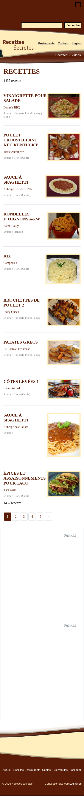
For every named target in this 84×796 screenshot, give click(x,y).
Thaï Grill (9, 490)
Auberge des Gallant (15, 427)
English (76, 43)
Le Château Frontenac (16, 349)
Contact (63, 43)
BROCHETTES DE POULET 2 (21, 302)
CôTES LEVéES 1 (21, 381)
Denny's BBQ (11, 107)
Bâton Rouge (11, 226)
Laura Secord (11, 388)
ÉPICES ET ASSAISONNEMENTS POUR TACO (24, 478)
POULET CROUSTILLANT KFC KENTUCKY (20, 140)
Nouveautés (60, 769)
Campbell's (10, 263)
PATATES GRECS (20, 342)
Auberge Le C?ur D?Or (17, 189)
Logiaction (75, 783)
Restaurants (46, 43)
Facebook (75, 769)
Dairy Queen (11, 312)
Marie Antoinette (13, 151)
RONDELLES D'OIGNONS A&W (21, 216)
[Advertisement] (42, 581)
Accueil (7, 769)
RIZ (7, 256)
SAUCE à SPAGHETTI (15, 179)
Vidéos (76, 55)
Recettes (61, 55)
